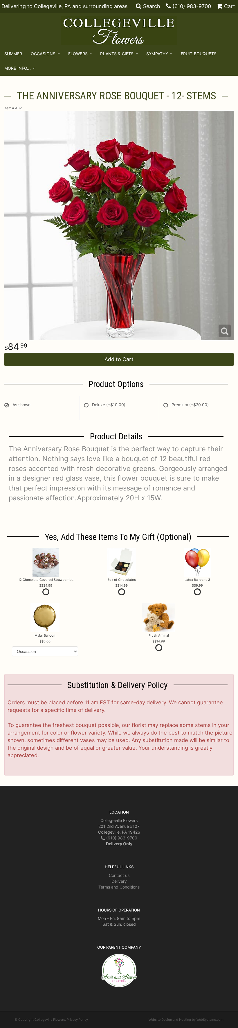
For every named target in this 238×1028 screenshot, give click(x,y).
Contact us (119, 875)
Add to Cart (119, 359)
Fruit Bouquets (199, 53)
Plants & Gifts (117, 53)
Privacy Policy (77, 1020)
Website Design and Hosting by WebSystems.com (186, 1020)
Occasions (43, 53)
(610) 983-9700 (191, 6)
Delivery (119, 881)
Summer (13, 53)
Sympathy (157, 53)
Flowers (78, 53)
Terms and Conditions (119, 886)
